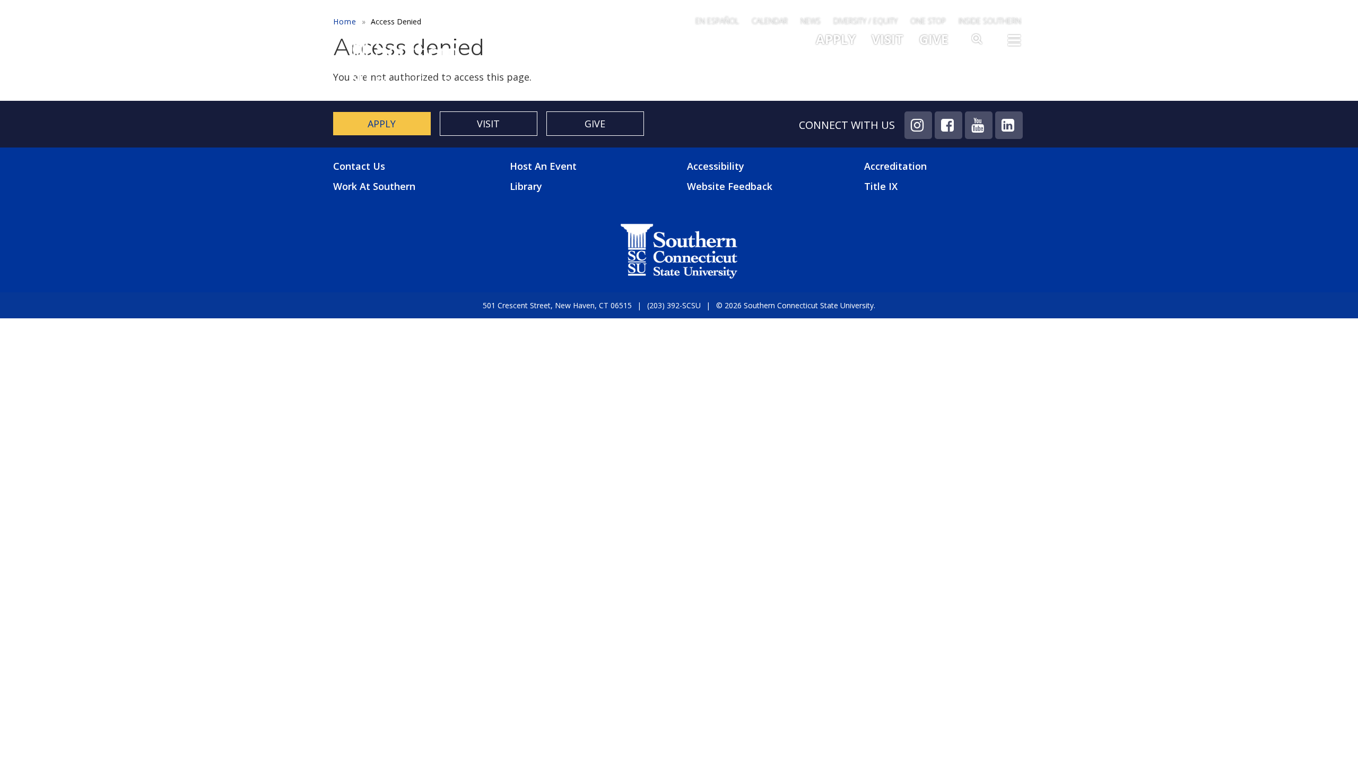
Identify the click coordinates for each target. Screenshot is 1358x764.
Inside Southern (990, 21)
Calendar (770, 21)
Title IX (881, 186)
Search (977, 42)
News (810, 21)
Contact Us (359, 166)
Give (933, 39)
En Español (717, 21)
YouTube (979, 125)
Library (526, 186)
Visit (887, 39)
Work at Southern (374, 186)
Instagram (918, 125)
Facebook (948, 125)
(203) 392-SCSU (674, 305)
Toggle (1014, 43)
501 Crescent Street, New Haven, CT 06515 (557, 305)
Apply (836, 39)
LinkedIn (1009, 125)
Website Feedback (729, 186)
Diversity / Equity (865, 21)
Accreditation (895, 166)
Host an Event (543, 166)
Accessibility (715, 166)
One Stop (928, 21)
